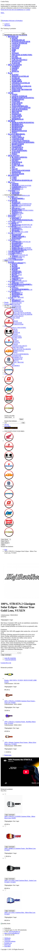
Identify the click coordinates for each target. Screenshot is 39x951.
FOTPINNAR (16, 101)
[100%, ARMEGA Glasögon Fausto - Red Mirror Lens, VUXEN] (13, 845)
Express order (8, 304)
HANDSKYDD (16, 79)
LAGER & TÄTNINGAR (19, 43)
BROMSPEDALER (17, 119)
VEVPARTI (15, 53)
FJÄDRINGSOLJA (17, 147)
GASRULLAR (16, 117)
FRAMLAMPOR (17, 81)
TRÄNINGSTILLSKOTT (15, 251)
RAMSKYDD (16, 91)
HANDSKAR (16, 203)
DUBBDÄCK (16, 163)
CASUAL (15, 264)
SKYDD (10, 233)
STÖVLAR (11, 221)
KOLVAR (15, 38)
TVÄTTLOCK (16, 84)
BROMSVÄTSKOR (18, 144)
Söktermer (7, 939)
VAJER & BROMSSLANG (20, 106)
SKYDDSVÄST (16, 244)
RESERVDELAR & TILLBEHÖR (22, 249)
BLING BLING (16, 104)
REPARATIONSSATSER (19, 130)
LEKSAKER (15, 193)
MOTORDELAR (13, 36)
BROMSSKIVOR (17, 127)
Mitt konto (7, 25)
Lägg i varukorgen (9, 814)
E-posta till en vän (6, 663)
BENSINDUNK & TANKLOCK (21, 86)
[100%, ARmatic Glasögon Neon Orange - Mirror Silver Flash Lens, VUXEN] (8, 741)
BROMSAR (11, 120)
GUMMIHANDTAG (18, 99)
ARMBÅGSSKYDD (18, 236)
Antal (2, 651)
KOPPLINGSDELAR (18, 39)
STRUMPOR (16, 208)
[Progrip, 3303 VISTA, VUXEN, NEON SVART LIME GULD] (8, 678)
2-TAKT (14, 177)
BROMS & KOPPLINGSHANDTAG (23, 97)
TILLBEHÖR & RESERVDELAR (22, 180)
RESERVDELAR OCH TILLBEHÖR (19, 284)
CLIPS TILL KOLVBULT (19, 59)
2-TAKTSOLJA (16, 135)
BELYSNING (16, 188)
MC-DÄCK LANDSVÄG (19, 157)
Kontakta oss (8, 943)
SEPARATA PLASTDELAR (20, 76)
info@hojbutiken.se (14, 931)
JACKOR (14, 205)
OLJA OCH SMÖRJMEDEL (16, 134)
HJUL (13, 167)
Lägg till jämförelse (10, 659)
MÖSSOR (15, 211)
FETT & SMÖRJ (17, 145)
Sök (23, 33)
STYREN (14, 94)
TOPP (13, 51)
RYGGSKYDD (16, 243)
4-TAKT (14, 178)
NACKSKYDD (16, 234)
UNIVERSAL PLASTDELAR (21, 82)
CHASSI (10, 92)
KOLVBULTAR (16, 61)
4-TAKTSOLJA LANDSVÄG (21, 140)
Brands (6, 302)
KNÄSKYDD (16, 239)
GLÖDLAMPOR (17, 115)
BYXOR (14, 200)
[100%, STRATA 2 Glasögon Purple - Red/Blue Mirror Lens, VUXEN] (8, 720)
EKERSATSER (16, 172)
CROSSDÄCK (16, 158)
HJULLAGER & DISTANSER (21, 170)
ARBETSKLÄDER (17, 213)
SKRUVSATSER (17, 87)
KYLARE (15, 56)
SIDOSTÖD (15, 112)
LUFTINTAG (16, 46)
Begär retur (7, 944)
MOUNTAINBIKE (17, 198)
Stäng (2, 12)
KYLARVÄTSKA (17, 149)
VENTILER (15, 48)
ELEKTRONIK (16, 187)
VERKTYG (15, 191)
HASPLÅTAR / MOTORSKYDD (22, 89)
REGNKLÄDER (17, 210)
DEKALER (15, 185)
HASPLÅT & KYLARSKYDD (21, 107)
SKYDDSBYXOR (17, 246)
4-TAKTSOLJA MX (18, 139)
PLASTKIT (15, 74)
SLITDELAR (16, 77)
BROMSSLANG (17, 129)
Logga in (7, 24)
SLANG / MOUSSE (18, 165)
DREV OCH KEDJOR (15, 64)
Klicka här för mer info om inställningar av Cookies (15, 9)
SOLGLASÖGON (17, 229)
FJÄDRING (15, 183)
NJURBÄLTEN (16, 241)
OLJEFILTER (16, 63)
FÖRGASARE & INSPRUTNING (22, 54)
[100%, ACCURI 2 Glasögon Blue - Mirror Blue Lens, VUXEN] (13, 909)
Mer (9, 182)
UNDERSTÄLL (16, 206)
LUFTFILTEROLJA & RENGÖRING (23, 142)
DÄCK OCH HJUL (14, 155)
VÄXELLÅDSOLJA (18, 137)
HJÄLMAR (11, 216)
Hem (5, 549)
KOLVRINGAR (16, 58)
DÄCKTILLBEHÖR (18, 173)
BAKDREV (15, 68)
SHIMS (14, 49)
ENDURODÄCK (17, 162)
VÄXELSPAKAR (17, 102)
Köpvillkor (7, 426)
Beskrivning (7, 755)
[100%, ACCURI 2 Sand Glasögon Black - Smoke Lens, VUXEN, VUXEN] (13, 877)
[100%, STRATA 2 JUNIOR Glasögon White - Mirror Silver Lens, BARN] (13, 813)
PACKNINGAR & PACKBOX (21, 41)
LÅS (13, 299)
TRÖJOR (14, 201)
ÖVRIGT (14, 132)
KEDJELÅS (15, 71)
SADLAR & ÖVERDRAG (20, 109)
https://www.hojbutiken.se (11, 933)
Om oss (6, 424)
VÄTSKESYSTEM (17, 259)
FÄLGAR (15, 168)
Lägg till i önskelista (10, 658)
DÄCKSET (15, 160)
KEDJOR (14, 69)
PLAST (10, 73)
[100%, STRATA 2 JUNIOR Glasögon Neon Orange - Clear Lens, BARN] (8, 699)
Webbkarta (7, 938)
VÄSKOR (11, 254)
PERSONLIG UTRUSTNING (17, 262)
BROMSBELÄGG (17, 124)
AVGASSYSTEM (13, 175)
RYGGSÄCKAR (17, 258)
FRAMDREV (16, 66)
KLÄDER (11, 196)
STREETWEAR (16, 215)
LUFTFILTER (16, 44)
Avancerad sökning (9, 941)
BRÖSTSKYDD (17, 238)
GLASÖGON (12, 226)
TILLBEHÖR (16, 190)
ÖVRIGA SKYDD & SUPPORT (21, 248)
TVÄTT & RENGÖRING (19, 150)
